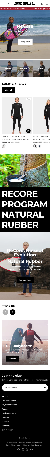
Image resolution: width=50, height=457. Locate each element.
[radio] (4, 146)
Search (5, 396)
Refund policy (37, 442)
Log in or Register (9, 413)
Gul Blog (5, 417)
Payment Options (9, 405)
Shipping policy (28, 445)
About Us (5, 421)
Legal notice (39, 445)
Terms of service (25, 442)
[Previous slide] (5, 312)
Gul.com (28, 438)
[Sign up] (44, 387)
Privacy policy (12, 442)
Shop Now (25, 42)
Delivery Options (9, 400)
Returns (5, 409)
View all (8, 90)
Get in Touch (7, 430)
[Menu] (3, 3)
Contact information (13, 445)
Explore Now (25, 280)
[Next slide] (45, 123)
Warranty (6, 426)
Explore (12, 359)
